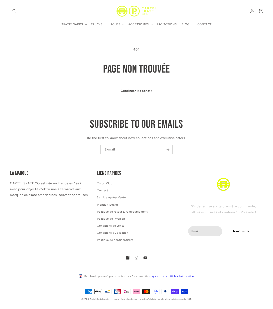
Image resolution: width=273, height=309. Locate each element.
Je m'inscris (240, 231)
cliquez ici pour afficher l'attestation (171, 276)
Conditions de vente (110, 225)
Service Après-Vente (111, 197)
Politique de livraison (111, 218)
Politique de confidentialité (115, 240)
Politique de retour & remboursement (122, 211)
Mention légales (108, 204)
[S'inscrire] (167, 149)
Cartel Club (104, 183)
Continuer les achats (136, 91)
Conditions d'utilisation (112, 232)
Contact (102, 190)
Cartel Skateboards (99, 299)
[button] (14, 11)
